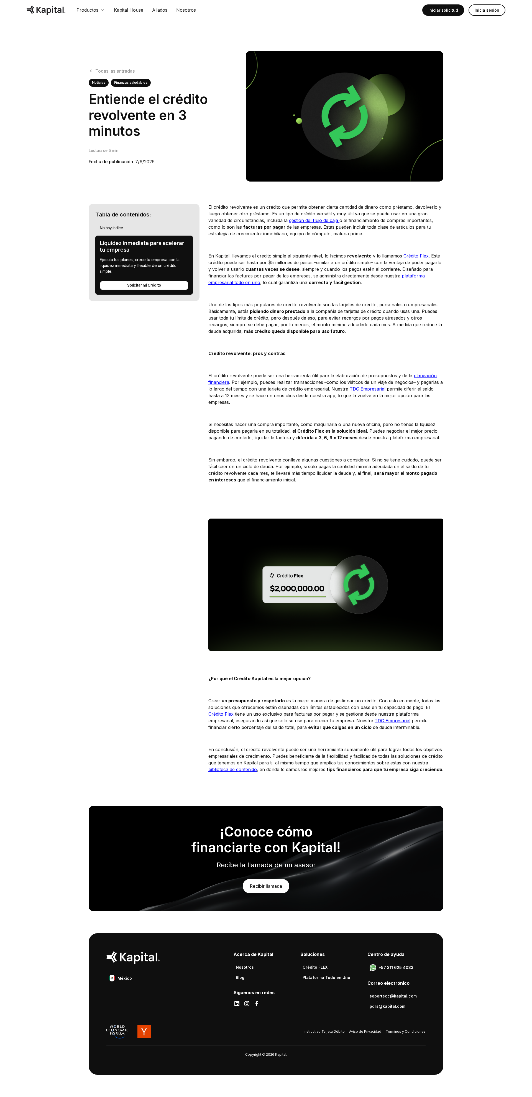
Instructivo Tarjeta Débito (324, 1031)
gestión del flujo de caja (314, 220)
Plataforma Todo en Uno (326, 977)
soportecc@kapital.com (393, 996)
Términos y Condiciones (406, 1031)
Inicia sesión (487, 10)
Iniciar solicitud (443, 10)
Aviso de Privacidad (365, 1031)
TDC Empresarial (367, 389)
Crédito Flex (416, 256)
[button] (90, 10)
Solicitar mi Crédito (144, 285)
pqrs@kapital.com (387, 1006)
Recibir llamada (266, 886)
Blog (240, 977)
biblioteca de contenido (232, 769)
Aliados (159, 10)
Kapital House (128, 10)
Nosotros (186, 10)
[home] (46, 10)
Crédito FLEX (315, 967)
